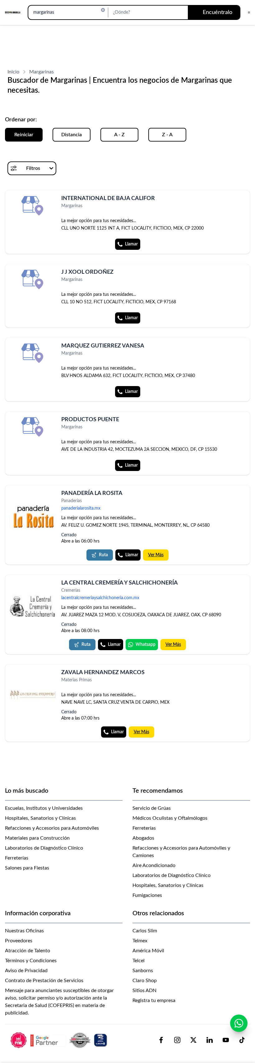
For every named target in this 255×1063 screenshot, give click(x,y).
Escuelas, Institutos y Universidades (44, 808)
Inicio (13, 71)
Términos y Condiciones (31, 960)
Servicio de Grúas (151, 808)
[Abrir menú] (249, 12)
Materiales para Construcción (37, 838)
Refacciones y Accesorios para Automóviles (52, 828)
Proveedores (18, 940)
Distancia (71, 134)
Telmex (139, 940)
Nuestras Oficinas (24, 930)
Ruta (103, 555)
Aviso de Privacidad (26, 970)
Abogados (143, 838)
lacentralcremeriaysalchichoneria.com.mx (100, 598)
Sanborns (142, 970)
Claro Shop (144, 980)
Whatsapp (145, 644)
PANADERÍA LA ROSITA (92, 493)
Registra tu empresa (153, 1000)
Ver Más (156, 555)
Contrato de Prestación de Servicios (44, 980)
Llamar (131, 244)
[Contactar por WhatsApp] (239, 1023)
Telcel (138, 960)
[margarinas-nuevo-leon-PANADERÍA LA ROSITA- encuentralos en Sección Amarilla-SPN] (32, 516)
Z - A (167, 134)
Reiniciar (23, 134)
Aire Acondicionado (153, 865)
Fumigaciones (147, 895)
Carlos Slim (144, 930)
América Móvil (148, 950)
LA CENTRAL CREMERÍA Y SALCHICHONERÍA (119, 583)
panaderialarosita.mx (80, 508)
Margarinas (41, 71)
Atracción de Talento (27, 950)
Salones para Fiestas (27, 867)
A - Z (119, 134)
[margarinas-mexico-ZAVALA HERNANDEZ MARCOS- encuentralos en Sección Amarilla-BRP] (32, 694)
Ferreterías (16, 858)
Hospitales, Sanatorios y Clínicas (40, 818)
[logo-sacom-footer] (59, 1040)
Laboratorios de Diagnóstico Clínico (44, 848)
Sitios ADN (144, 990)
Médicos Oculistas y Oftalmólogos (169, 818)
